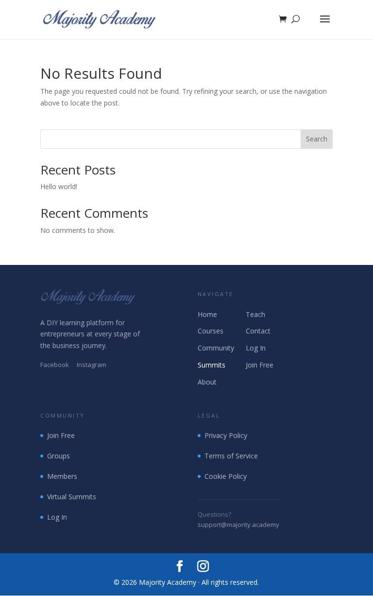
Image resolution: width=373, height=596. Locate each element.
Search (316, 138)
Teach (255, 314)
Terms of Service (231, 455)
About (207, 381)
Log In (256, 347)
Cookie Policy (225, 476)
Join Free (259, 364)
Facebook (54, 364)
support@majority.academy (238, 524)
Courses (210, 330)
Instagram (91, 364)
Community (216, 347)
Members (62, 476)
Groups (58, 455)
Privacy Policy (225, 435)
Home (207, 314)
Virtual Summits (71, 496)
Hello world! (58, 186)
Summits (211, 364)
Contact (258, 330)
